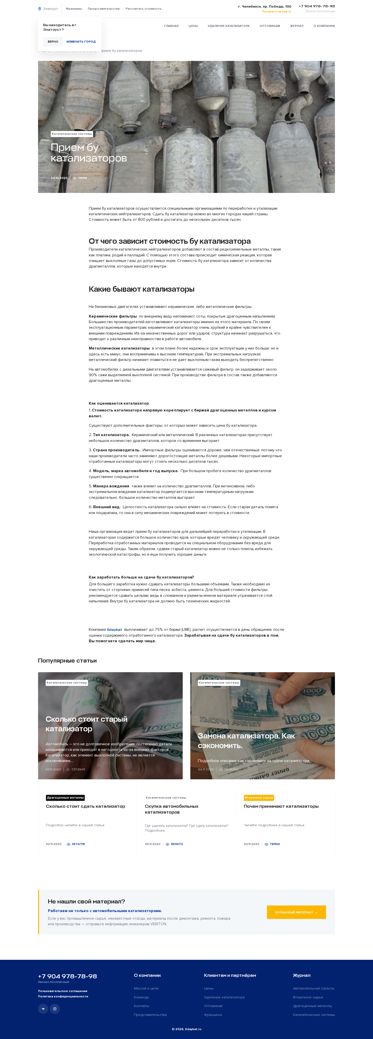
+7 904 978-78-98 (67, 976)
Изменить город (81, 42)
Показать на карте (276, 11)
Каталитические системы (314, 1015)
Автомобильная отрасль (313, 988)
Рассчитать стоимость (143, 9)
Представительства (104, 9)
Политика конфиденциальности (63, 996)
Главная (171, 26)
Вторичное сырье (308, 997)
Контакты (141, 1006)
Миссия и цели (146, 988)
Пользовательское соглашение (63, 991)
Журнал (296, 26)
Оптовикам (270, 26)
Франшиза (74, 9)
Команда (141, 997)
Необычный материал (296, 912)
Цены (193, 26)
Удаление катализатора (228, 26)
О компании (324, 26)
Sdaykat (114, 630)
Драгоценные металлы (312, 1006)
